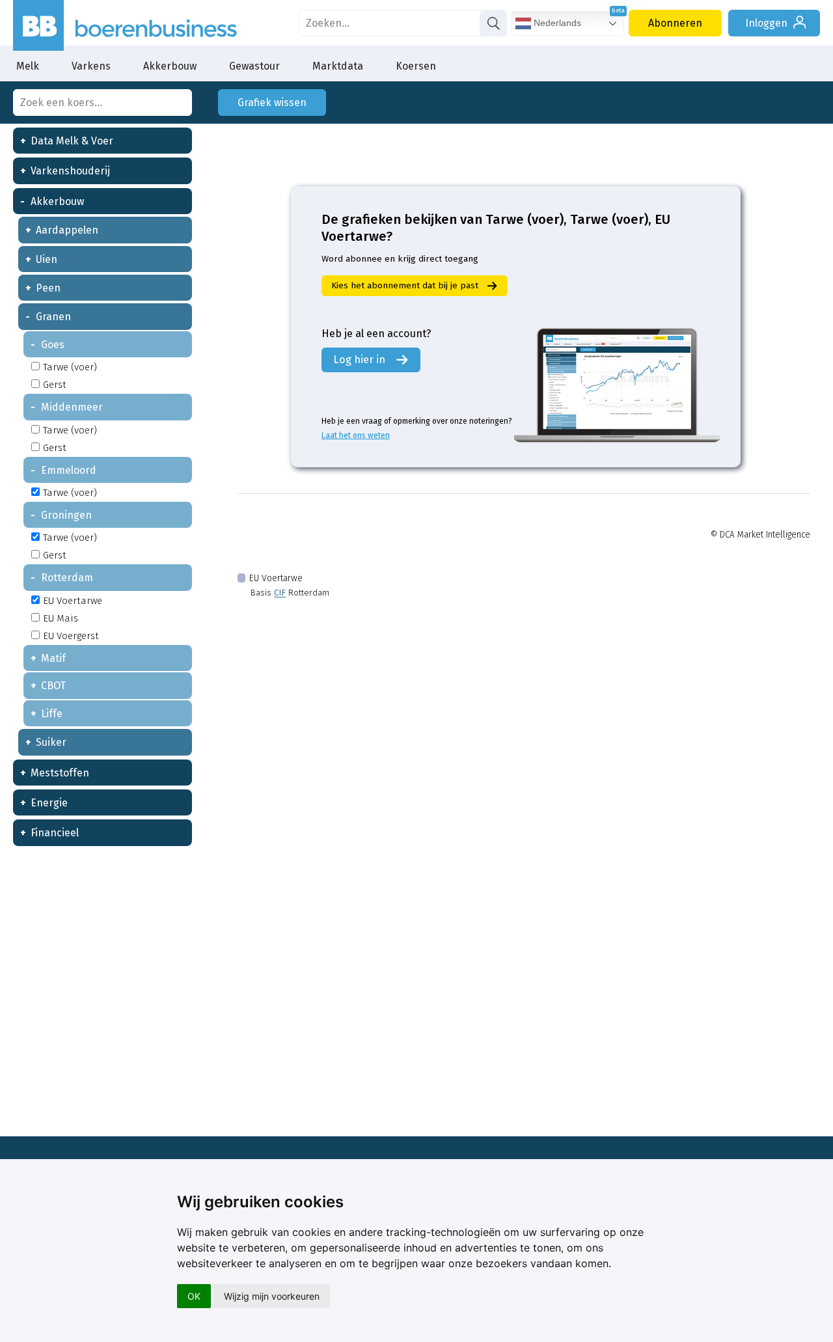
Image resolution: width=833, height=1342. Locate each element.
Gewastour (254, 66)
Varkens (91, 66)
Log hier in (359, 359)
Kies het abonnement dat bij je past (404, 285)
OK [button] (193, 1296)
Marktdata (337, 66)
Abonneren (675, 23)
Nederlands (556, 23)
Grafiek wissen (272, 102)
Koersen (416, 66)
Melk (27, 66)
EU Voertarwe (72, 601)
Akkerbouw (170, 66)
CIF (280, 592)
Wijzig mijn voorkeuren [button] (272, 1296)
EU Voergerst (71, 636)
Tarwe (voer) (70, 367)
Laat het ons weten (355, 435)
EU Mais (60, 618)
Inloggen (766, 23)
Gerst (54, 384)
